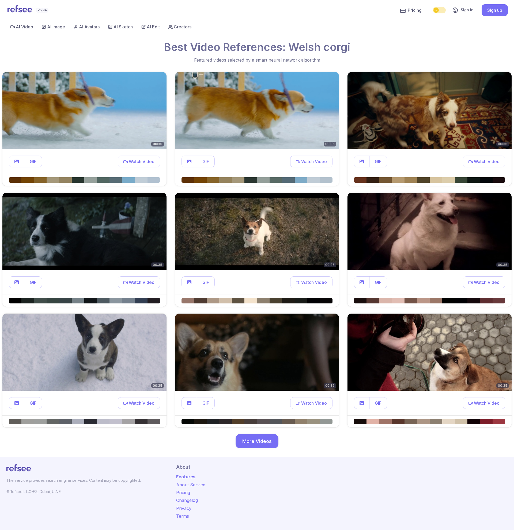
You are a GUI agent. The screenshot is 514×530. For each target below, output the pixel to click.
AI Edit (153, 26)
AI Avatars (89, 26)
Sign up (494, 10)
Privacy (183, 508)
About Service (190, 484)
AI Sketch (123, 26)
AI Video (24, 26)
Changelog (187, 500)
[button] (16, 161)
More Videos (257, 441)
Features (185, 476)
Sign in (463, 10)
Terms (182, 516)
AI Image (56, 26)
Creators (182, 26)
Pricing (415, 10)
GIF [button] (33, 161)
